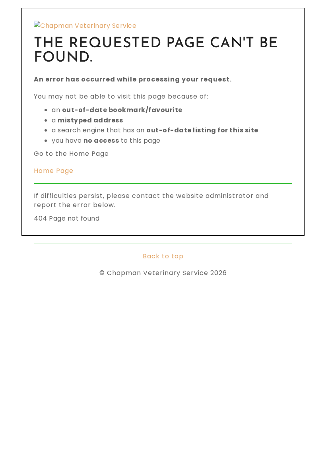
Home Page (54, 170)
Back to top (163, 256)
